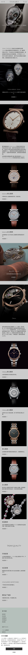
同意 (14, 648)
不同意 (14, 652)
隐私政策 (16, 641)
